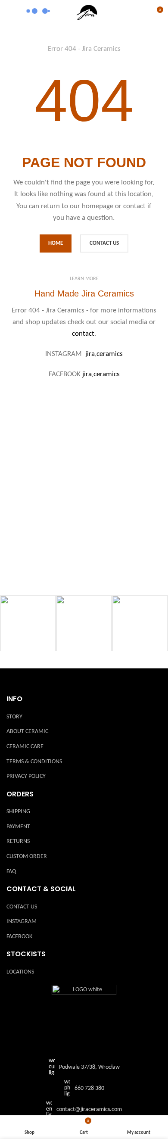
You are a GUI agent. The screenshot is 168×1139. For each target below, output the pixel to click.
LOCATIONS (20, 972)
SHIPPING (18, 811)
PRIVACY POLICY (26, 776)
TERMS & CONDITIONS (34, 761)
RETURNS (18, 841)
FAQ (11, 871)
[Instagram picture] (28, 624)
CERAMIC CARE (25, 746)
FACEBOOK (19, 936)
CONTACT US (21, 907)
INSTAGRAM (21, 921)
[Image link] (84, 1017)
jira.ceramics (104, 354)
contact (83, 333)
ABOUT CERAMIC (27, 731)
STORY (14, 717)
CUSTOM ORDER (26, 856)
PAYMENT (18, 827)
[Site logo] (88, 12)
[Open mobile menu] (10, 13)
